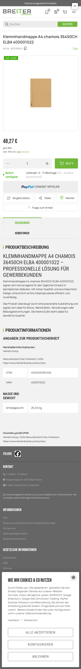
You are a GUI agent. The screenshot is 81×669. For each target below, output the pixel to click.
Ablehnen (40, 656)
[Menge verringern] (7, 163)
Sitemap (7, 568)
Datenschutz (10, 557)
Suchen (67, 24)
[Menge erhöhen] (47, 163)
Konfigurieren (40, 644)
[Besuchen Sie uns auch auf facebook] (18, 454)
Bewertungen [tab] (22, 233)
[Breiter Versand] (17, 12)
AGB (5, 562)
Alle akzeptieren (40, 632)
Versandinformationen (14, 538)
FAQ (5, 517)
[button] (75, 6)
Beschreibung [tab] (22, 223)
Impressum (13, 620)
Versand (25, 151)
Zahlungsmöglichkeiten (15, 533)
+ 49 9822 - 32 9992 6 (16, 474)
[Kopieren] (25, 48)
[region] (40, 32)
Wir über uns (9, 528)
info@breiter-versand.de (26, 485)
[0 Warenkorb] (65, 12)
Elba (75, 48)
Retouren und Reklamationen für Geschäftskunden (29, 523)
